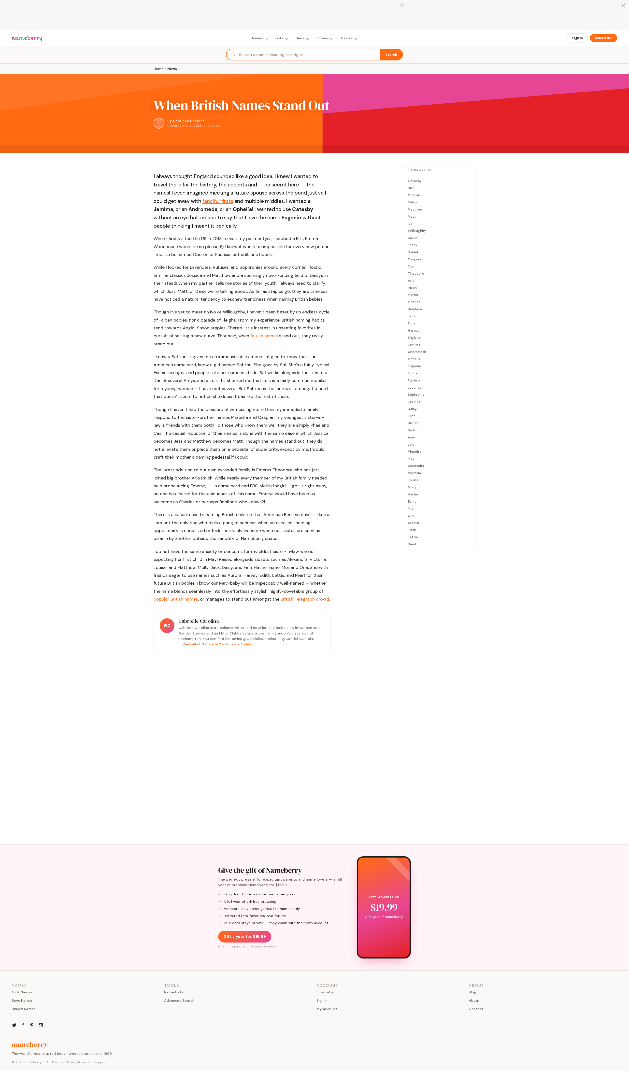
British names (264, 336)
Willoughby (417, 231)
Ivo (410, 224)
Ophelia (414, 359)
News (300, 38)
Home (159, 69)
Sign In (577, 38)
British (413, 423)
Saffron (414, 430)
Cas (411, 266)
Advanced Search (179, 1000)
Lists (279, 38)
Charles (414, 302)
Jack (411, 316)
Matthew (415, 209)
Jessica (414, 402)
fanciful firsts (217, 201)
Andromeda (417, 352)
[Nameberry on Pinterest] (31, 1024)
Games (346, 38)
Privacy (57, 1062)
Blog (472, 992)
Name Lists (173, 992)
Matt (412, 216)
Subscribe (604, 38)
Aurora (413, 523)
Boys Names (22, 1000)
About (474, 1000)
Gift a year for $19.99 (245, 936)
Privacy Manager (78, 1062)
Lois (411, 444)
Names (257, 38)
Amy (411, 437)
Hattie (413, 494)
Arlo (411, 281)
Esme (412, 501)
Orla (411, 516)
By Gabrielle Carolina (186, 121)
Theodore (416, 273)
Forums (323, 38)
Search (391, 55)
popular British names (176, 599)
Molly (412, 487)
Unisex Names (24, 1009)
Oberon (414, 195)
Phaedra (414, 452)
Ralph (412, 288)
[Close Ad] (623, 5)
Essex (412, 245)
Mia (411, 509)
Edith (412, 530)
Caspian (414, 259)
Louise (413, 480)
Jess (411, 416)
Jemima (414, 345)
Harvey (413, 330)
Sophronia (416, 395)
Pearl (412, 544)
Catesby (415, 181)
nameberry (30, 1044)
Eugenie (414, 366)
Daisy (412, 409)
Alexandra (416, 466)
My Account (327, 1009)
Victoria (414, 473)
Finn (411, 323)
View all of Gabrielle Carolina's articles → (219, 644)
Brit (411, 188)
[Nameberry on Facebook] (23, 1024)
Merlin (413, 295)
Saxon (413, 238)
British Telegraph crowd (305, 599)
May (411, 459)
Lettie (413, 537)
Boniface (415, 309)
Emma (412, 373)
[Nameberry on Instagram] (40, 1024)
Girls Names (22, 992)
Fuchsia (414, 380)
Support (100, 1062)
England (414, 338)
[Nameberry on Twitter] (14, 1024)
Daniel (413, 252)
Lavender (415, 387)
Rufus (412, 202)
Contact (476, 1009)
